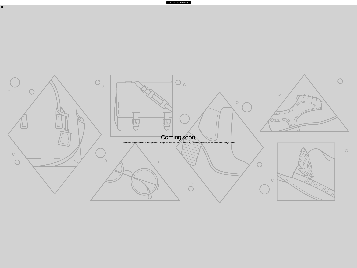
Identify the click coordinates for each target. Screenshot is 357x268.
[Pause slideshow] (2, 7)
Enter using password (179, 2)
